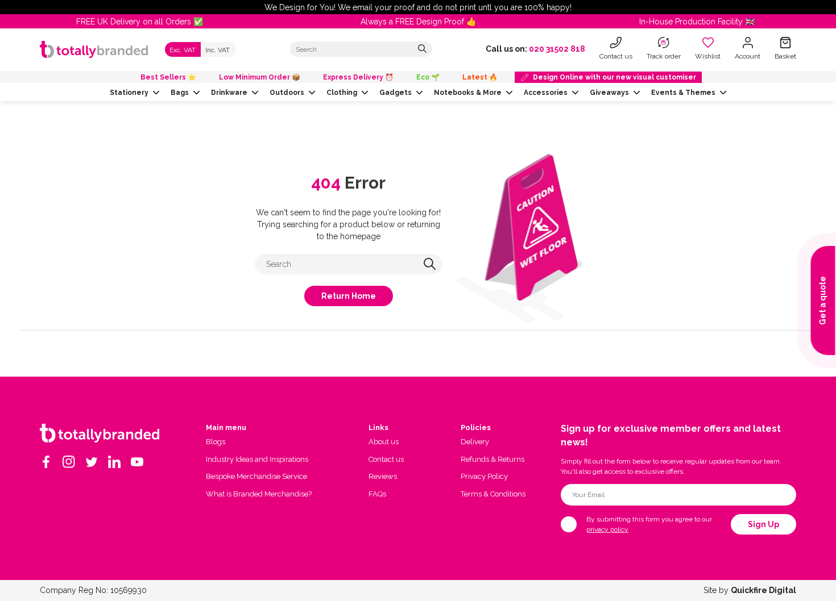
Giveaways (609, 93)
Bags (180, 93)
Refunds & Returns (492, 459)
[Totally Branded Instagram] (69, 462)
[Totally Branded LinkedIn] (114, 462)
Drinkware (229, 93)
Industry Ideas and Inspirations (257, 459)
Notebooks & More (468, 93)
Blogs (215, 441)
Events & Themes (683, 93)
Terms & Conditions (493, 494)
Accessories (546, 93)
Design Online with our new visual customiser (614, 77)
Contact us (386, 459)
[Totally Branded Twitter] (91, 462)
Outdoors (287, 93)
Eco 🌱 (428, 77)
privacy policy (607, 529)
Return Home (348, 295)
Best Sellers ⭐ (168, 77)
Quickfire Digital (763, 590)
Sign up (763, 524)
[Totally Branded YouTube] (137, 462)
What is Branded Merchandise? (259, 494)
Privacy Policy (484, 476)
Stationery (129, 93)
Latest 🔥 (480, 77)
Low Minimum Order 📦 (259, 77)
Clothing (341, 93)
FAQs (377, 494)
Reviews (383, 476)
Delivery (475, 441)
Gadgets (395, 93)
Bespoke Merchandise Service (256, 476)
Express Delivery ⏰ (358, 77)
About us (384, 441)
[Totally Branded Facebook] (46, 462)
